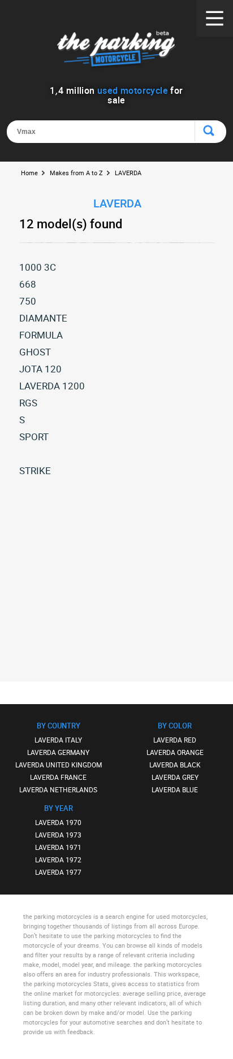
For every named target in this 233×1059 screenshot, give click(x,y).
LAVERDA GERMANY (58, 752)
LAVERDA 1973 (58, 834)
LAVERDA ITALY (58, 739)
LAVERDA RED (174, 739)
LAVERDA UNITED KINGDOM (58, 764)
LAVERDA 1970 (58, 822)
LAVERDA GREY (175, 777)
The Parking (116, 50)
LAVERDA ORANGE (175, 752)
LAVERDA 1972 (58, 859)
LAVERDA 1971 (58, 847)
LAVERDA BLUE (175, 789)
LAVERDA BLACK (175, 764)
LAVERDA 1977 (58, 871)
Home (29, 172)
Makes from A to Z (76, 172)
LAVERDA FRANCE (58, 777)
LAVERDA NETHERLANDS (58, 789)
